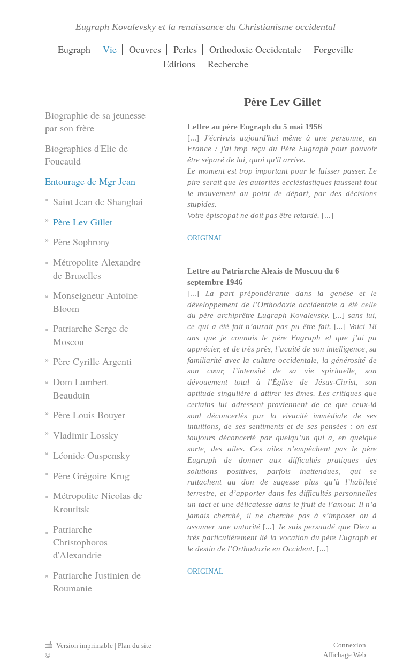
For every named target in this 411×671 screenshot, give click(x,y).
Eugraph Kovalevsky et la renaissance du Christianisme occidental (205, 26)
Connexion (349, 645)
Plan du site (134, 646)
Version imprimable (85, 646)
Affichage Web (344, 655)
